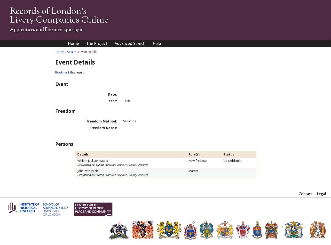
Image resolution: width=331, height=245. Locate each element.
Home (73, 43)
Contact (305, 194)
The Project (96, 43)
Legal (321, 194)
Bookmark (62, 72)
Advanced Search (130, 43)
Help (157, 43)
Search (72, 52)
